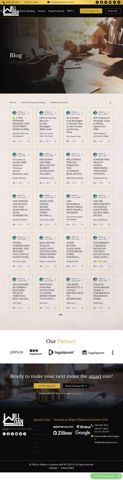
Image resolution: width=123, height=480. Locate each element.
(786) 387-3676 (13, 2)
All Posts (13, 102)
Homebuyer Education (59, 102)
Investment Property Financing (33, 102)
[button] (71, 11)
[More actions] (29, 112)
